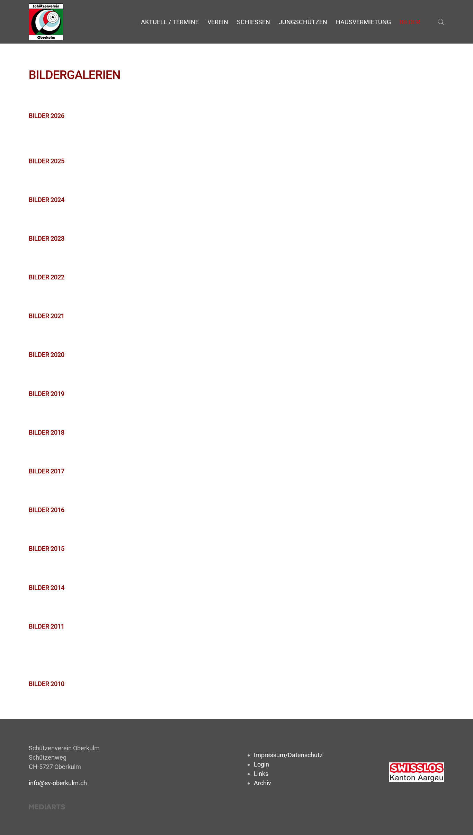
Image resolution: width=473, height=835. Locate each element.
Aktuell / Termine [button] (170, 22)
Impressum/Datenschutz (288, 755)
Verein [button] (217, 22)
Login (261, 764)
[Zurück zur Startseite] (46, 21)
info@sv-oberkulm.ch (58, 783)
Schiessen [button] (253, 22)
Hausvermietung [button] (363, 22)
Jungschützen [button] (303, 22)
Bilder (410, 22)
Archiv (262, 783)
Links (261, 773)
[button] (440, 22)
